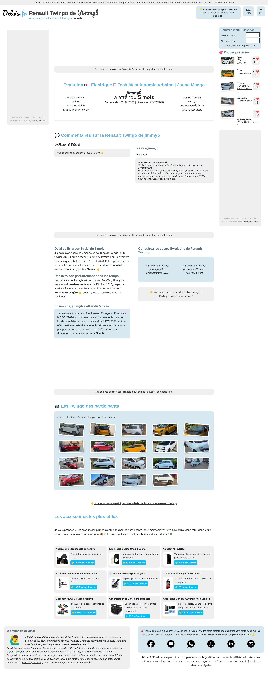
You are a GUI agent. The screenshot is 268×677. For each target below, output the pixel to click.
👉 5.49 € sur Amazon (134, 562)
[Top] (261, 667)
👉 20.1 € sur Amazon (186, 587)
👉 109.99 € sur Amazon (83, 587)
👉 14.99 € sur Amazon (135, 583)
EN (260, 13)
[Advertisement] (28, 73)
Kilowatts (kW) (228, 35)
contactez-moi (38, 120)
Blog (248, 9)
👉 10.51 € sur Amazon (82, 562)
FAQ (248, 13)
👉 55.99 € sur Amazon (84, 612)
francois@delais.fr (31, 662)
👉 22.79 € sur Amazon (191, 612)
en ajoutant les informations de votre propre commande (173, 172)
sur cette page (167, 178)
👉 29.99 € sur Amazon (137, 616)
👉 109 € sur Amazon (186, 562)
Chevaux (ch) (228, 41)
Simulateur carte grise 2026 (240, 45)
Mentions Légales (201, 665)
